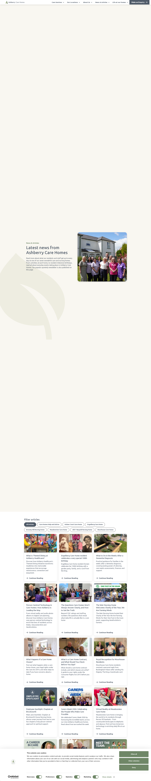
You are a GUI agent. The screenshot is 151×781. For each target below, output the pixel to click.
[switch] (59, 777)
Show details (107, 777)
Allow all (134, 754)
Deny (134, 767)
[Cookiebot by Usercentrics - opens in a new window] (13, 777)
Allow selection (133, 761)
